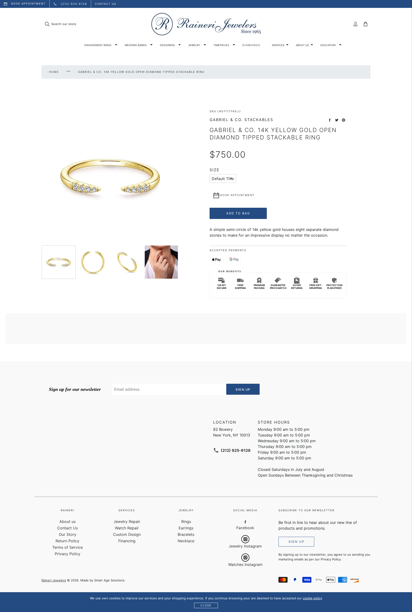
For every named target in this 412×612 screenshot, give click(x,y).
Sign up (296, 541)
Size (215, 170)
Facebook (245, 527)
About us (302, 45)
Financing (126, 540)
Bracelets (186, 534)
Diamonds (251, 45)
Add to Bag (238, 213)
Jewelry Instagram (245, 546)
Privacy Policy (67, 553)
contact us (105, 3)
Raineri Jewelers (53, 580)
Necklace (186, 540)
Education (327, 45)
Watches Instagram (245, 564)
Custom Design (127, 534)
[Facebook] (245, 522)
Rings (186, 521)
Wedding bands (136, 45)
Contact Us (67, 528)
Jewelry (194, 45)
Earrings (186, 528)
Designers (167, 45)
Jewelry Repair (126, 521)
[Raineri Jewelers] (206, 24)
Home (54, 72)
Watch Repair (127, 528)
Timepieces (221, 45)
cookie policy (312, 598)
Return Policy (67, 540)
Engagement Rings (97, 45)
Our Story (67, 534)
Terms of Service (67, 547)
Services (278, 45)
